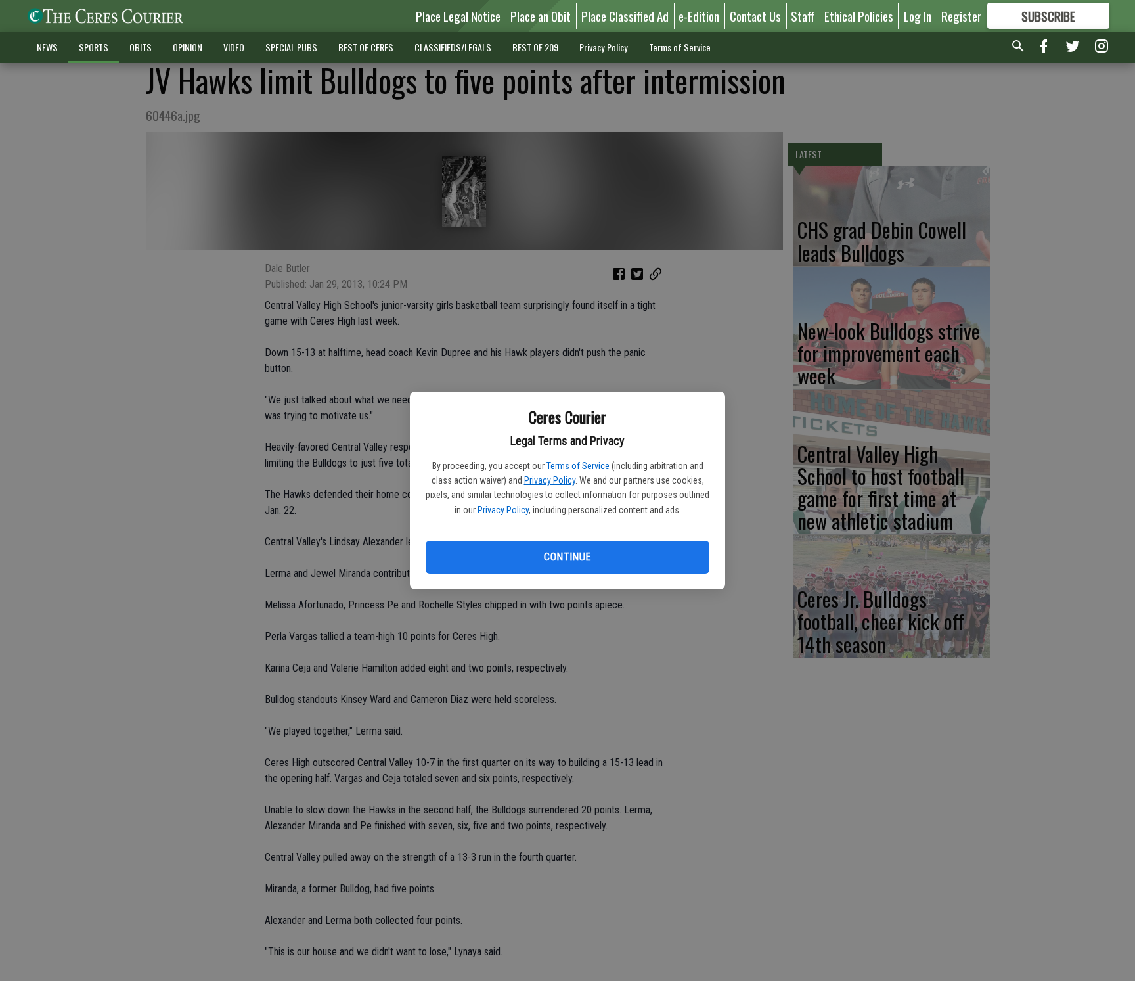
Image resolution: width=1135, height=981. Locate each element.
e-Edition (699, 15)
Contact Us (755, 15)
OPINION (187, 47)
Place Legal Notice (458, 15)
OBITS (140, 47)
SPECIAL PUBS (291, 47)
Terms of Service (578, 466)
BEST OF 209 (535, 47)
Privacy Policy (549, 480)
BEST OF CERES (365, 47)
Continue (567, 557)
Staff (802, 15)
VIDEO (233, 47)
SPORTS (93, 47)
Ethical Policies (858, 15)
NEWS (47, 47)
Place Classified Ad (625, 15)
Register (961, 15)
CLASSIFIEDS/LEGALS (452, 47)
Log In (917, 15)
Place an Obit (540, 15)
